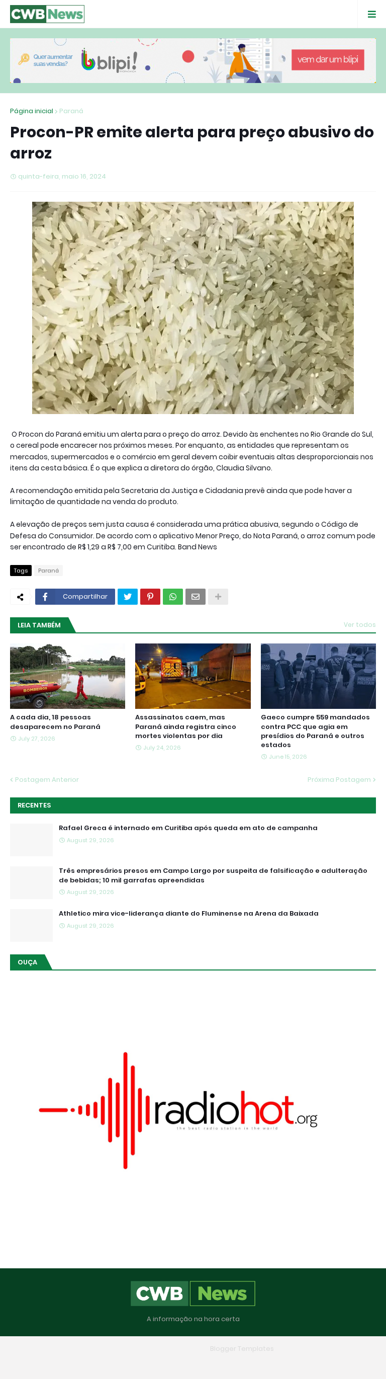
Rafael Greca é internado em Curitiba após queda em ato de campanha (188, 828)
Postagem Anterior (47, 779)
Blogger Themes (178, 1348)
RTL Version (257, 1363)
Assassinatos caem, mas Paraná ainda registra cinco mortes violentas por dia (185, 726)
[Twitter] (128, 597)
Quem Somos (164, 1363)
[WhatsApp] (173, 597)
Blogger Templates (242, 1348)
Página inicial (31, 111)
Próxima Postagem (339, 779)
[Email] (195, 597)
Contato (213, 1363)
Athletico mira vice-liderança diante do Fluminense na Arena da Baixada (189, 913)
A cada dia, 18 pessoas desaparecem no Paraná (55, 722)
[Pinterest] (150, 597)
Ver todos (360, 624)
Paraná (71, 111)
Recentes (34, 805)
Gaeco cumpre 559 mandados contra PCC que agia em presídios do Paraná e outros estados (315, 731)
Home (120, 1363)
